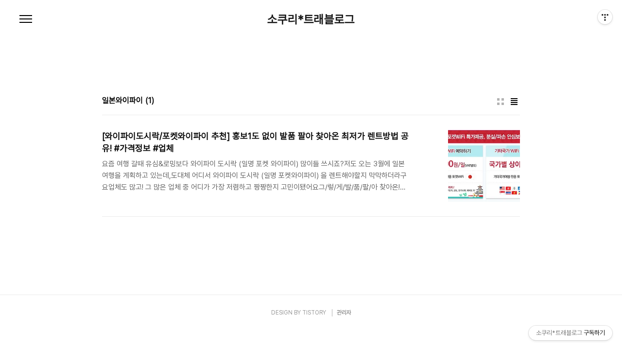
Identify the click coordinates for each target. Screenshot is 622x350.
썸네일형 (500, 101)
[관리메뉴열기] (605, 17)
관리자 (344, 312)
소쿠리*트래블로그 (311, 19)
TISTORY (314, 312)
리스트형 (514, 101)
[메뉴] (25, 19)
